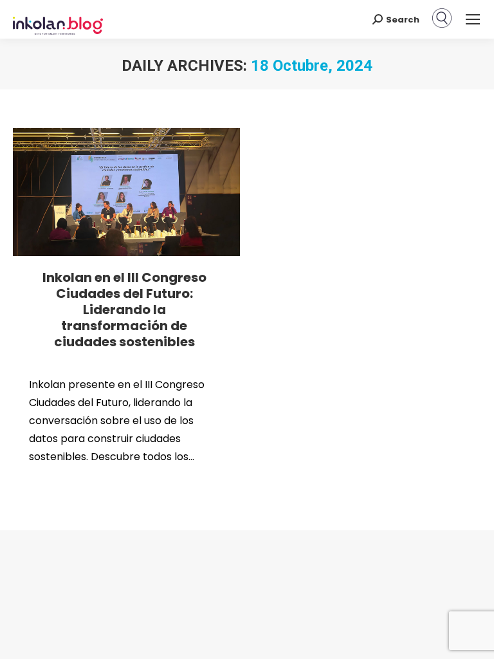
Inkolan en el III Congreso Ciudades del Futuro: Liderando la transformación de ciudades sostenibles (124, 309)
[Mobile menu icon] (472, 19)
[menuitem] (442, 25)
